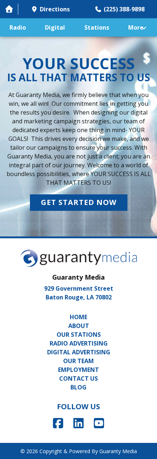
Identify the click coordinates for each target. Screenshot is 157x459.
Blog (78, 387)
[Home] (9, 9)
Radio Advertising (79, 343)
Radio (17, 27)
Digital (55, 27)
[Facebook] (58, 423)
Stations (96, 27)
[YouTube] (99, 423)
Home (78, 317)
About (78, 326)
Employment (78, 370)
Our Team (78, 361)
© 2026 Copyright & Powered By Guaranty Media (78, 451)
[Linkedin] (78, 423)
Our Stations (79, 335)
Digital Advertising (78, 352)
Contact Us (78, 378)
